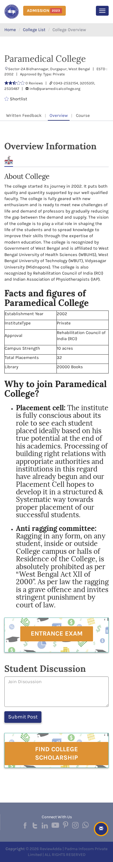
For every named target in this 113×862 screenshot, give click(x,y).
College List (34, 29)
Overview (59, 115)
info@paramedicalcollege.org (55, 88)
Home (10, 29)
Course (83, 115)
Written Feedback (23, 115)
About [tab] (8, 160)
